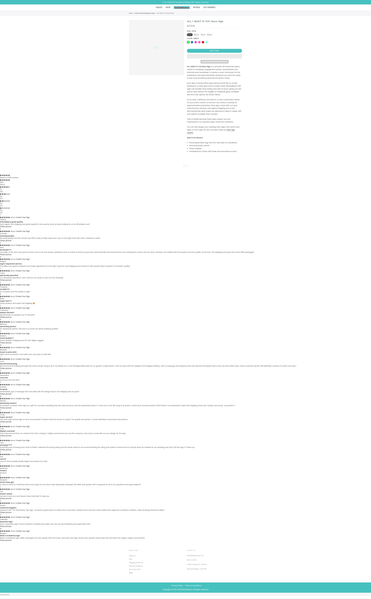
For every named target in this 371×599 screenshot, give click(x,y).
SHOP (168, 7)
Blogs (131, 573)
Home (131, 13)
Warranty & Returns (136, 566)
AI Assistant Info (4, 595)
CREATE (159, 7)
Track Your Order (135, 569)
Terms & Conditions (193, 585)
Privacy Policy (177, 585)
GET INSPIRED (209, 7)
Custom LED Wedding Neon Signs (144, 13)
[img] (185, 175)
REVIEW (196, 7)
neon (229, 130)
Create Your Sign (23, 217)
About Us (132, 556)
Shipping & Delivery (136, 562)
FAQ (130, 559)
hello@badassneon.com (195, 555)
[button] (214, 56)
